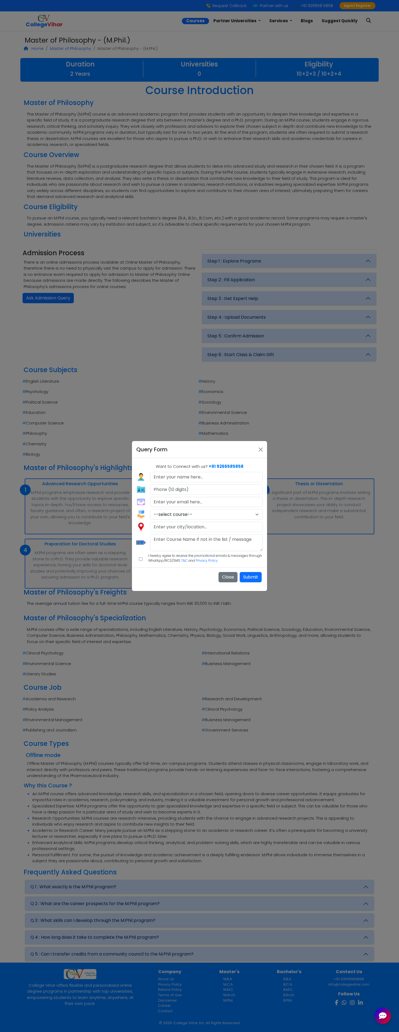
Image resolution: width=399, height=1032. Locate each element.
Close (228, 577)
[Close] (260, 449)
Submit (250, 577)
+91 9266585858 (226, 466)
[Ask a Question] (383, 1016)
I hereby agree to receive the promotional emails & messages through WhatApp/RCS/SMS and (205, 558)
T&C (184, 560)
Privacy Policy (207, 560)
